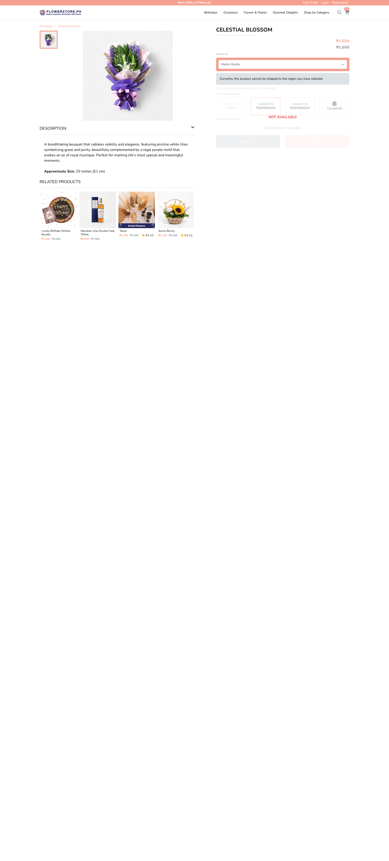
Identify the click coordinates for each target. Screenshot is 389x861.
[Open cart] (347, 12)
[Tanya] (136, 218)
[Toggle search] (339, 12)
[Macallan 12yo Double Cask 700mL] (97, 218)
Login (325, 2)
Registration (340, 2)
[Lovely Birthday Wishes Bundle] (58, 218)
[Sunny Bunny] (175, 218)
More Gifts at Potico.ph (194, 2)
